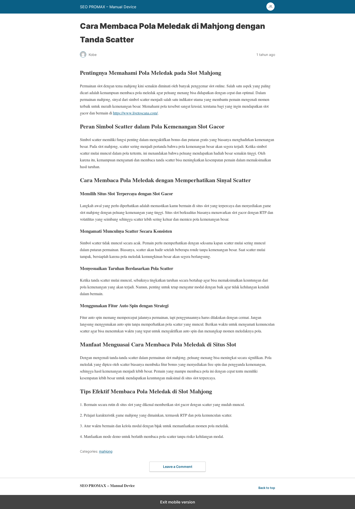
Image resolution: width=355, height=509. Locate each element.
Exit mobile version (177, 502)
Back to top (266, 488)
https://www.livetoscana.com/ (135, 112)
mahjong (106, 451)
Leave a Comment (177, 466)
